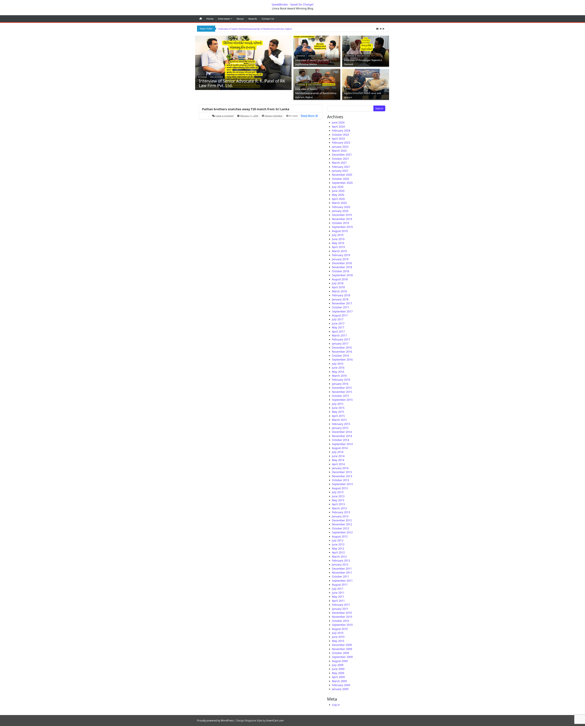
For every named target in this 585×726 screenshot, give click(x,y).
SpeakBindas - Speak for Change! (293, 4)
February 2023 (341, 142)
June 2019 (338, 239)
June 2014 (338, 456)
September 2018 (342, 275)
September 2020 (342, 183)
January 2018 (340, 299)
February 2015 (341, 424)
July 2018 (337, 283)
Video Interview (216, 77)
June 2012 (338, 544)
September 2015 (342, 400)
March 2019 (339, 251)
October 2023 (340, 134)
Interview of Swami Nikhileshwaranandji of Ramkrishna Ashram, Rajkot (315, 93)
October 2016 (340, 355)
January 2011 (340, 609)
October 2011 (340, 576)
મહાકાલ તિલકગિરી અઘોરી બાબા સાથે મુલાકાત (238, 28)
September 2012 (342, 532)
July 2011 (337, 588)
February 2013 (341, 512)
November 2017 (342, 303)
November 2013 (342, 476)
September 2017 (342, 311)
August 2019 (340, 231)
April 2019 (338, 247)
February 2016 (341, 379)
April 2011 (338, 601)
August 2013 (340, 488)
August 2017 (340, 315)
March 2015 (339, 420)
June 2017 (338, 323)
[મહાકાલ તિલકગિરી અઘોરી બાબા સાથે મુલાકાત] (365, 83)
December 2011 (342, 568)
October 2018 (340, 271)
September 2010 (342, 625)
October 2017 (340, 307)
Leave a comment (224, 115)
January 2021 (340, 171)
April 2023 (338, 138)
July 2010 (337, 633)
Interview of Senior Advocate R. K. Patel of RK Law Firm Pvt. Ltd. (242, 83)
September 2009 (342, 657)
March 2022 (339, 150)
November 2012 (342, 524)
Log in (336, 705)
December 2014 (342, 432)
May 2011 (338, 596)
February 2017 (341, 339)
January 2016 (340, 384)
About (240, 18)
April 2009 (338, 677)
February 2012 (341, 560)
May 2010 (338, 641)
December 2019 (342, 215)
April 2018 (338, 287)
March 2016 (339, 375)
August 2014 (340, 448)
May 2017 (338, 327)
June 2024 (338, 122)
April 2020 (338, 199)
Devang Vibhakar (273, 115)
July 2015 (337, 404)
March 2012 (339, 556)
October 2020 (340, 179)
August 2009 (340, 661)
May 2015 (338, 412)
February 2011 (341, 604)
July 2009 (337, 665)
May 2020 (338, 195)
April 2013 (338, 504)
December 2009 (342, 645)
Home (209, 18)
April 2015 (338, 416)
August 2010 (340, 629)
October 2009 (340, 653)
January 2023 (340, 146)
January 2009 (340, 689)
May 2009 (338, 673)
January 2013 (340, 516)
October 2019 (340, 223)
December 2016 (342, 347)
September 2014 (342, 444)
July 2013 (337, 492)
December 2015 (342, 387)
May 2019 (338, 243)
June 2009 (338, 669)
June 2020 (338, 191)
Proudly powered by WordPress (215, 720)
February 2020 (341, 207)
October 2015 (340, 396)
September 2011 (342, 580)
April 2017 (338, 331)
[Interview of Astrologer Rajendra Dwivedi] (365, 50)
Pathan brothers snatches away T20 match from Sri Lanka (245, 109)
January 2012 (340, 564)
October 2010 (340, 621)
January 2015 (340, 428)
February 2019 (341, 255)
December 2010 (342, 613)
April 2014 (338, 464)
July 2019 (337, 235)
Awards (252, 18)
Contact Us (268, 18)
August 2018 (340, 279)
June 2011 (338, 592)
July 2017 (337, 319)
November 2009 (342, 649)
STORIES (348, 89)
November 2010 (342, 617)
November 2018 (342, 267)
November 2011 (342, 572)
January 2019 (340, 259)
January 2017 (340, 343)
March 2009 (339, 681)
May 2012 (338, 548)
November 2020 (342, 174)
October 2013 (340, 480)
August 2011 (340, 584)
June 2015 (338, 408)
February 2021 (341, 167)
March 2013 (339, 508)
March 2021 (339, 162)
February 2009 (341, 685)
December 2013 (342, 472)
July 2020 (337, 187)
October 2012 (340, 528)
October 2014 (340, 440)
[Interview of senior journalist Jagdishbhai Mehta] (316, 50)
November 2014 (342, 436)
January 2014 (340, 468)
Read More (310, 115)
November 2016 (342, 351)
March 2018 (339, 291)
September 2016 (342, 359)
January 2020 (340, 211)
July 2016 (337, 363)
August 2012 (340, 536)
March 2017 (339, 335)
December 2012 (342, 520)
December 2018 (342, 263)
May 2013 (338, 500)
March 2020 (339, 203)
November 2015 (342, 392)
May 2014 (338, 460)
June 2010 (338, 637)
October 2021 (340, 158)
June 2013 (338, 496)
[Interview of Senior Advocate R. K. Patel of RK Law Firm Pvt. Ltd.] (243, 62)
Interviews (224, 18)
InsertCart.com (275, 720)
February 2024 (341, 130)
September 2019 (342, 227)
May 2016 (338, 372)
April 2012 (338, 552)
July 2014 (337, 452)
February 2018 (341, 295)
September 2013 (342, 484)
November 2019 (342, 219)
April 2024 (338, 126)
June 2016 (338, 367)
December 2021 (342, 154)
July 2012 (337, 540)
